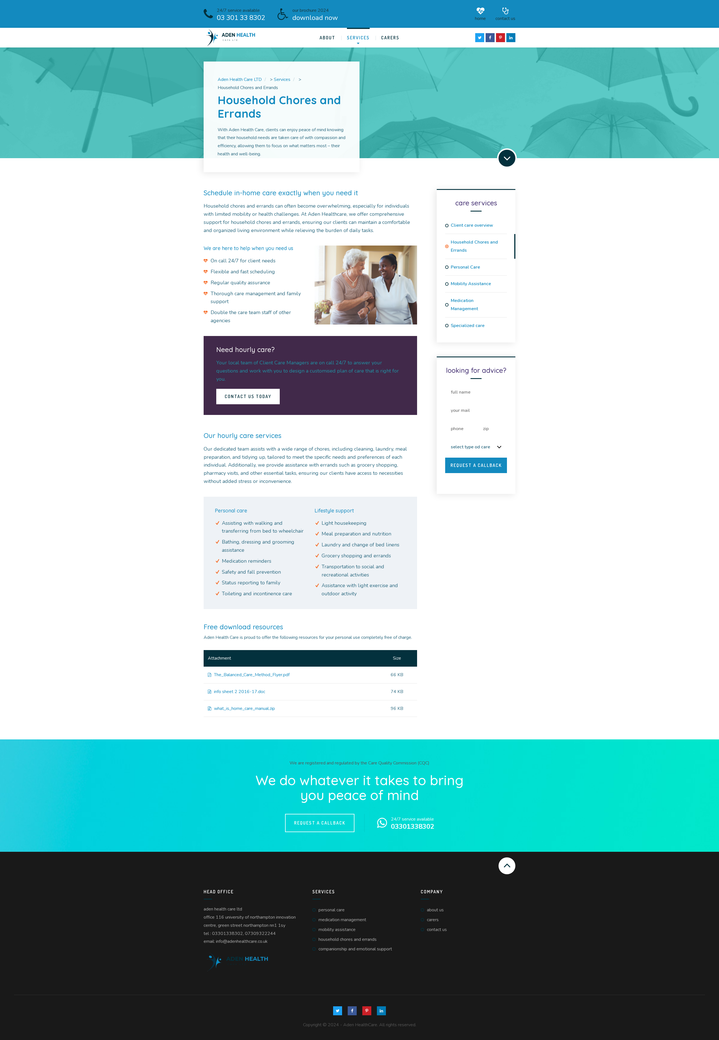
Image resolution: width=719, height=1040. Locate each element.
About (327, 37)
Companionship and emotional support (355, 949)
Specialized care (467, 326)
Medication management (342, 920)
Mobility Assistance (471, 284)
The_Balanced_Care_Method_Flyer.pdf (252, 675)
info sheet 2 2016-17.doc (239, 692)
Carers (390, 37)
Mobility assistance (337, 930)
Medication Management (464, 305)
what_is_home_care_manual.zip (244, 708)
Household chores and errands (347, 939)
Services (358, 37)
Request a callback (319, 823)
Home (480, 18)
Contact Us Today (248, 396)
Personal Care (465, 267)
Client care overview (472, 225)
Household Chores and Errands (474, 246)
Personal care (331, 910)
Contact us (505, 18)
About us (435, 910)
